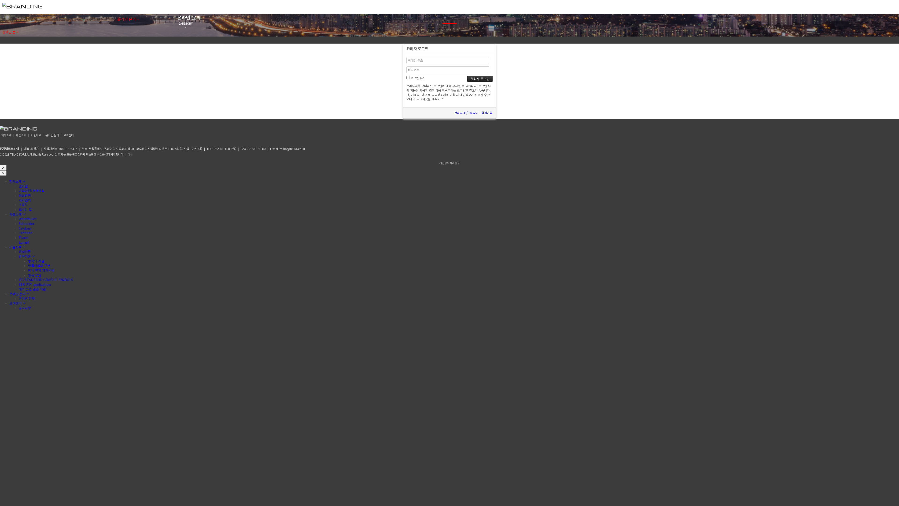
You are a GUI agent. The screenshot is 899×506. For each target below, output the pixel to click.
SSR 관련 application (35, 284)
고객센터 (160, 19)
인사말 (23, 186)
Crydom (25, 228)
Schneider (26, 223)
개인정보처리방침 (449, 163)
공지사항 (25, 307)
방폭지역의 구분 (39, 265)
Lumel (24, 242)
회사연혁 (25, 200)
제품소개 (62, 19)
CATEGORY (185, 23)
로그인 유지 (417, 78)
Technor (25, 233)
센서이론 (25, 251)
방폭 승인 (34, 275)
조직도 (23, 204)
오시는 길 (25, 209)
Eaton (23, 237)
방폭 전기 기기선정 (41, 270)
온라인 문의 (126, 19)
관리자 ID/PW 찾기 (466, 113)
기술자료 (93, 19)
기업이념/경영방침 (31, 190)
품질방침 (25, 195)
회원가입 (487, 113)
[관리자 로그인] (4, 19)
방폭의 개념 (36, 261)
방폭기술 (25, 256)
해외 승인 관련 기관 (32, 289)
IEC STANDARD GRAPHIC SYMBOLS (46, 279)
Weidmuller (28, 218)
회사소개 (31, 19)
